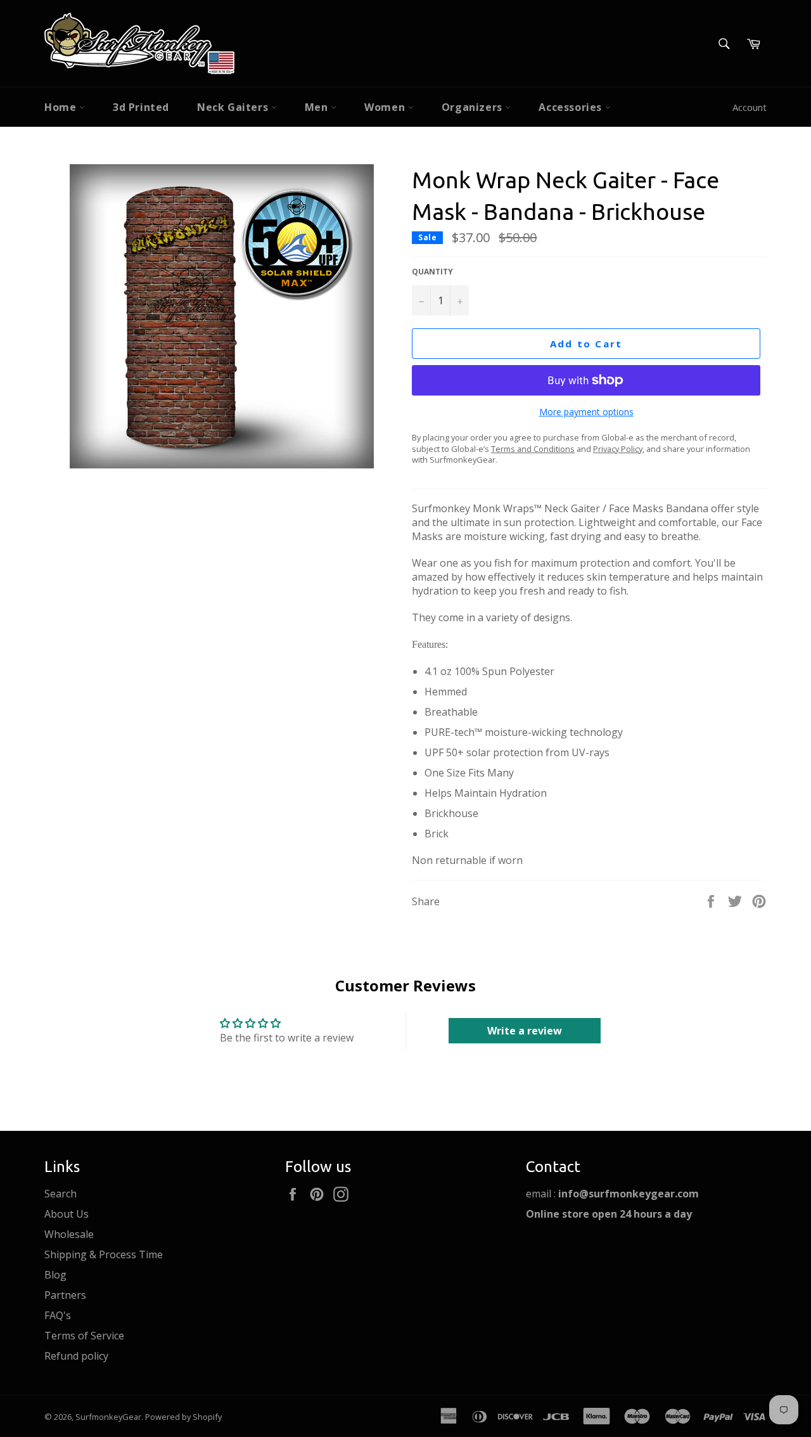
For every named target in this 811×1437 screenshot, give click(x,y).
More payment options (586, 412)
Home (61, 107)
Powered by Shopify (183, 1416)
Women (386, 107)
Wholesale (69, 1234)
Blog (55, 1275)
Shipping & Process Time (103, 1254)
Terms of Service (84, 1336)
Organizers (474, 107)
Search (60, 1194)
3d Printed (141, 107)
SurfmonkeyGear (108, 1416)
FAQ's (57, 1315)
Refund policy (76, 1356)
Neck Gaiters (234, 107)
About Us (66, 1214)
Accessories (571, 107)
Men (318, 107)
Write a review (524, 1031)
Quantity (432, 272)
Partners (65, 1295)
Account (749, 107)
